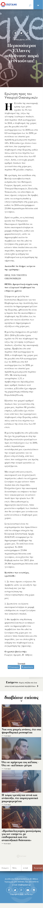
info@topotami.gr (24, 884)
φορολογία (28, 667)
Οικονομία (14, 667)
